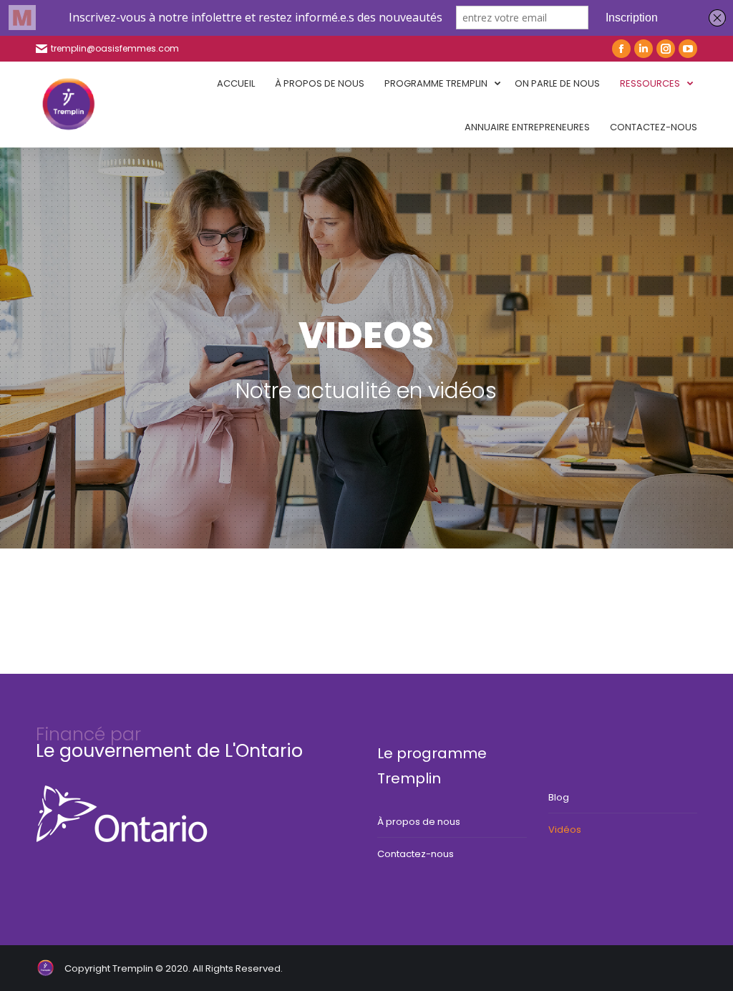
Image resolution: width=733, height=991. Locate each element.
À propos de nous (418, 821)
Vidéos (564, 829)
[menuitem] (236, 83)
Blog (558, 797)
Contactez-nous (415, 854)
